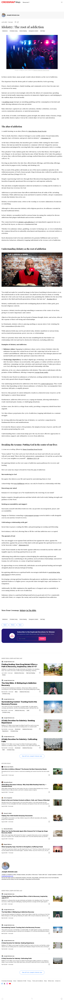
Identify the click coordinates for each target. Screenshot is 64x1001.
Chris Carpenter (8, 797)
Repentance (5, 731)
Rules (45, 980)
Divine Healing (23, 31)
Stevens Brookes (8, 828)
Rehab (3, 674)
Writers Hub (51, 980)
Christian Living (13, 31)
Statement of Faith (21, 980)
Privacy (29, 980)
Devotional (17, 729)
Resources (25, 2)
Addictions (4, 31)
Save (5, 625)
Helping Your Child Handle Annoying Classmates (17, 815)
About (14, 980)
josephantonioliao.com (7, 876)
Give (20, 625)
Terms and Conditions (37, 980)
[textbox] (32, 325)
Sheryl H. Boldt (7, 813)
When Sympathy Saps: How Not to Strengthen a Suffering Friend (22, 847)
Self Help (42, 31)
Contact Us (57, 980)
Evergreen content (33, 31)
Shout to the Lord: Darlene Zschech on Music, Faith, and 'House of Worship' (26, 800)
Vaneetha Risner (8, 782)
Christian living (14, 731)
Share (12, 625)
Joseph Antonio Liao (13, 15)
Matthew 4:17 (5, 725)
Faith (28, 710)
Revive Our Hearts (8, 766)
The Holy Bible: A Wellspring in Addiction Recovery (18, 912)
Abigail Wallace (8, 844)
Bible (16, 691)
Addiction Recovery (19, 673)
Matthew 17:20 (5, 744)
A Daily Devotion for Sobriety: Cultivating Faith (17, 958)
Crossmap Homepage (7, 980)
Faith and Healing (30, 673)
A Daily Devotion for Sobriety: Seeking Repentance (18, 943)
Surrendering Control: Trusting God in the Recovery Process (21, 927)
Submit (42, 638)
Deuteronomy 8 (6, 790)
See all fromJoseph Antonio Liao (32, 756)
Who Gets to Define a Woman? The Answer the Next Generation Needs (24, 769)
